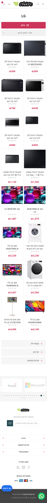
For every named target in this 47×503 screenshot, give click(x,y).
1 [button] (43, 395)
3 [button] (39, 395)
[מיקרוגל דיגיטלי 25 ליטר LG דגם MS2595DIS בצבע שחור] (35, 122)
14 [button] (15, 395)
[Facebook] (29, 467)
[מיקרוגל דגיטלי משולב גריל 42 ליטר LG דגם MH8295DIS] (12, 159)
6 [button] (32, 395)
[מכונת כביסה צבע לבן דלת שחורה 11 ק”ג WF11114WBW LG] (35, 269)
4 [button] (36, 395)
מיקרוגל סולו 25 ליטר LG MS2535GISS (34, 63)
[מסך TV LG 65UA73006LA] (12, 232)
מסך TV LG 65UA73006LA (12, 247)
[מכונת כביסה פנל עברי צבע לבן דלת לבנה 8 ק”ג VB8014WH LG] (35, 232)
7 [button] (30, 395)
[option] (18, 385)
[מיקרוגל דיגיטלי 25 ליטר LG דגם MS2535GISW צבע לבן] (35, 85)
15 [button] (13, 395)
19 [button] (5, 395)
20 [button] (3, 395)
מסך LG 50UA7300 (12, 209)
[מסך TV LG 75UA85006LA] (12, 269)
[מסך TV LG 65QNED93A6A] (35, 306)
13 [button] (17, 395)
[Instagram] (23, 467)
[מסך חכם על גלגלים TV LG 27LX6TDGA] (12, 306)
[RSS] (18, 467)
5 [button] (34, 395)
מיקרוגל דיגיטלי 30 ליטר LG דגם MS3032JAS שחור (12, 101)
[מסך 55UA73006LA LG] (35, 196)
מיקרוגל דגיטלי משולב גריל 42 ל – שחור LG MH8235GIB (35, 175)
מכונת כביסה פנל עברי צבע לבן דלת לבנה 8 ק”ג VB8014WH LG (35, 248)
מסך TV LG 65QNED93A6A (34, 321)
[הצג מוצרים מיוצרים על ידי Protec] (18, 385)
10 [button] (24, 395)
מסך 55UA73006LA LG (35, 210)
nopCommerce (29, 494)
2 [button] (41, 395)
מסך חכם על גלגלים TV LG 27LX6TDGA (12, 321)
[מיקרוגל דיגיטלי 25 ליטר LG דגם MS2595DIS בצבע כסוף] (12, 122)
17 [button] (9, 395)
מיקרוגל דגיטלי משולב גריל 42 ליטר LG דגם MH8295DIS (12, 175)
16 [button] (11, 395)
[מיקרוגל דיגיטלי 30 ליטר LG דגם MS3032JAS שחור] (12, 85)
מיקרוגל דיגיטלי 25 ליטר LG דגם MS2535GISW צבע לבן (35, 101)
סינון (23, 25)
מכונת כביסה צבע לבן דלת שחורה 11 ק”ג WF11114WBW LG (34, 285)
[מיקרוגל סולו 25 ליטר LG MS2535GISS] (35, 48)
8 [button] (28, 395)
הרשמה (10, 423)
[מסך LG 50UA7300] (12, 196)
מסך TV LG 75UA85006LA (12, 284)
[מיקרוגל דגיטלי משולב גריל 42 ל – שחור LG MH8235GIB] (35, 159)
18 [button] (7, 395)
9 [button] (26, 395)
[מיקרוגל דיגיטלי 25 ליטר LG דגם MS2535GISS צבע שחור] (12, 48)
